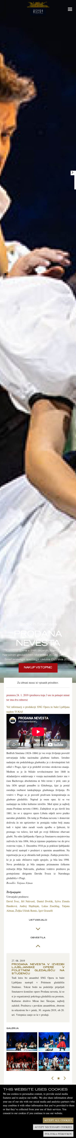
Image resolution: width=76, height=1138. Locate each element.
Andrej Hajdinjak (29, 906)
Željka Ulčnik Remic (26, 910)
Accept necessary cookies (53, 1127)
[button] (53, 1078)
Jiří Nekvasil (28, 901)
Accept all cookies (58, 1120)
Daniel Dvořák (45, 901)
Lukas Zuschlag (50, 906)
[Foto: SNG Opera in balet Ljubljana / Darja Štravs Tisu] (21, 1041)
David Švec (12, 901)
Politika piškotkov (58, 1134)
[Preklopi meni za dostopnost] (72, 172)
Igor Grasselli (46, 910)
